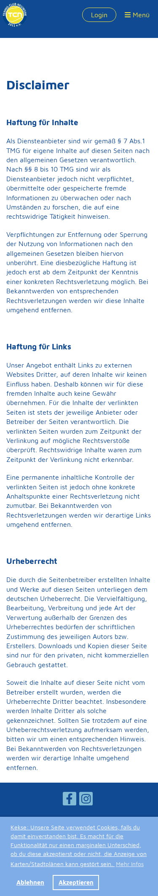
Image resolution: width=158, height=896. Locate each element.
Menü (140, 15)
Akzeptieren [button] (76, 882)
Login (99, 15)
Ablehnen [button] (30, 882)
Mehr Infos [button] (130, 863)
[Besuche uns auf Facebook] (69, 800)
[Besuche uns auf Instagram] (86, 800)
